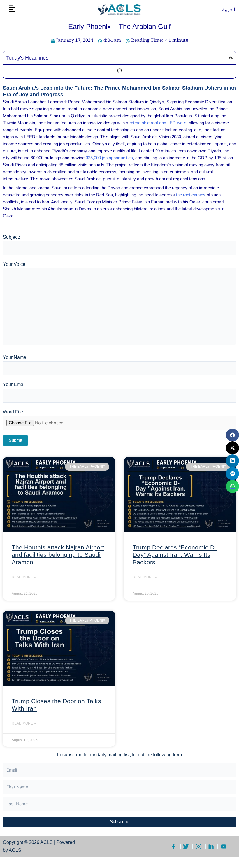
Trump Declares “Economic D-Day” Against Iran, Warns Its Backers (175, 554)
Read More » (24, 577)
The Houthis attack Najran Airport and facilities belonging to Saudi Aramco (58, 554)
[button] (12, 9)
